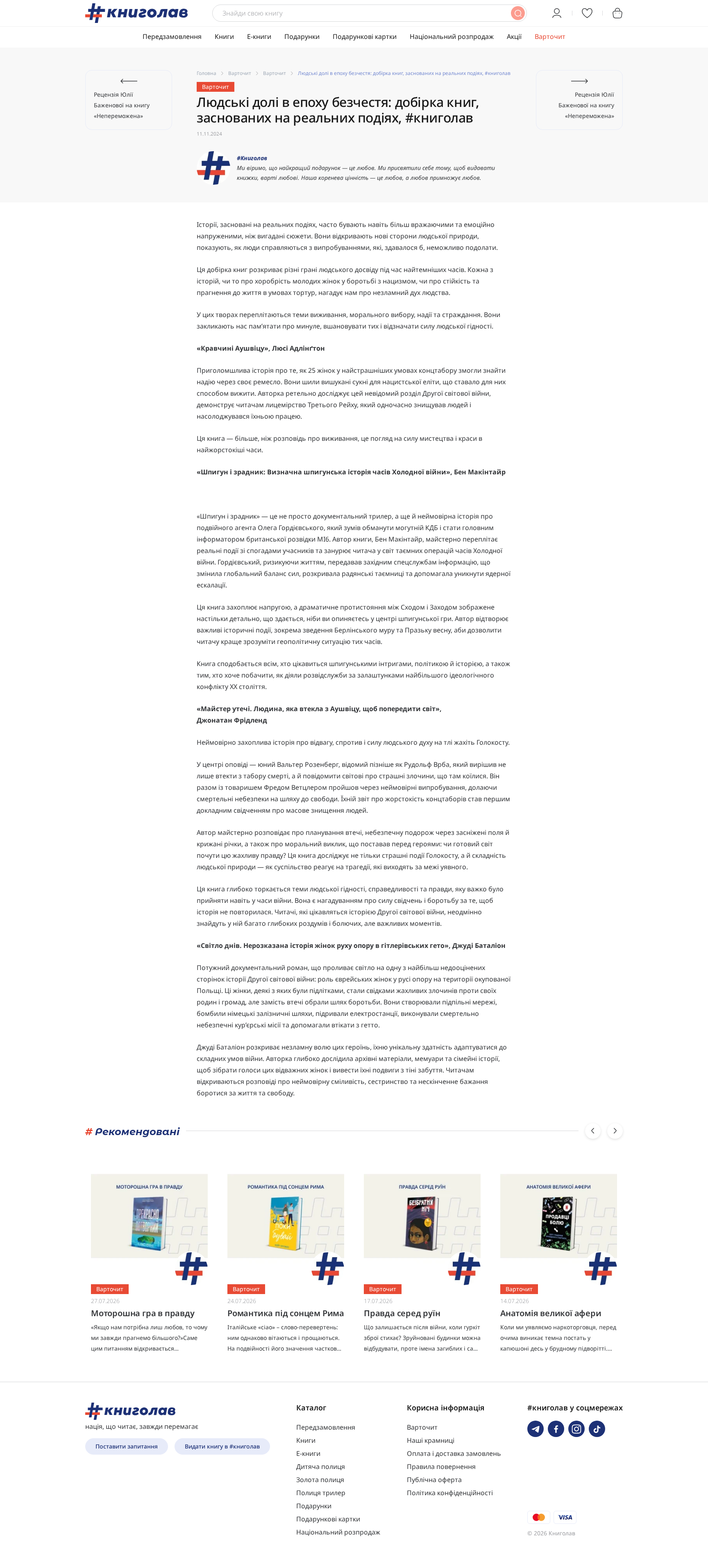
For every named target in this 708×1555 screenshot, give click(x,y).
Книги (224, 36)
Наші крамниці (430, 1440)
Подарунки (302, 36)
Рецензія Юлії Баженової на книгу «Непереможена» (122, 105)
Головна (206, 73)
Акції (514, 36)
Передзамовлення (172, 36)
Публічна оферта (434, 1479)
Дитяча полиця (320, 1466)
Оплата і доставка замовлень (454, 1453)
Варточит (550, 36)
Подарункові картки (365, 36)
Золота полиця (320, 1479)
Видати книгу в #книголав (222, 1446)
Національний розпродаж (452, 36)
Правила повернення (441, 1466)
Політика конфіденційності (450, 1492)
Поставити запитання (126, 1446)
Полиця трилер (320, 1492)
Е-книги (259, 36)
